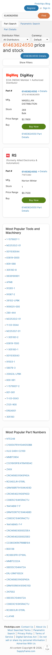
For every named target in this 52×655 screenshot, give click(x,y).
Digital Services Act (26, 636)
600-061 (10, 380)
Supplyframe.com (26, 651)
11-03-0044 (12, 325)
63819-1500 (12, 343)
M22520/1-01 (13, 331)
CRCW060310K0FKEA (17, 475)
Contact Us (27, 626)
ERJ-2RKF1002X (14, 573)
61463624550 (29, 91)
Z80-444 (11, 312)
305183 (10, 416)
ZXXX (9, 469)
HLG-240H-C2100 (15, 451)
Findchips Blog (42, 3)
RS (21, 158)
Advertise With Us (26, 643)
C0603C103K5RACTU (17, 604)
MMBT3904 (12, 457)
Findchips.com (4, 6)
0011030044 (12, 251)
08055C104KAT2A (16, 567)
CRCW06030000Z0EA (18, 530)
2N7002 (10, 591)
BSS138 (10, 548)
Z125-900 (11, 404)
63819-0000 (12, 257)
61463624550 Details (34, 56)
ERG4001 (11, 410)
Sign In (46, 8)
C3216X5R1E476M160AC (19, 463)
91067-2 (10, 294)
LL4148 (10, 616)
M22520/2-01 (13, 245)
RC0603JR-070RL (15, 610)
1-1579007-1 (12, 239)
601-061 (10, 392)
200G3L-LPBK (13, 373)
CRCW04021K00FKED (18, 493)
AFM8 (9, 282)
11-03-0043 (12, 398)
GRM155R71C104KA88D (18, 512)
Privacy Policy (25, 633)
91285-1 (10, 288)
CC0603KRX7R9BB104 (18, 542)
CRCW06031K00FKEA (17, 579)
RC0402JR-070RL (15, 481)
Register (31, 8)
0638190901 (12, 276)
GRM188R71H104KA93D (18, 487)
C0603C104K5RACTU (17, 518)
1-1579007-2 (13, 386)
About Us (41, 626)
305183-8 (11, 269)
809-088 (11, 263)
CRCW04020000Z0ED (18, 536)
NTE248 (10, 438)
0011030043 (12, 355)
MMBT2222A (13, 561)
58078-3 (11, 367)
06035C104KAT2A (16, 597)
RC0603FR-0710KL (16, 555)
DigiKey (24, 78)
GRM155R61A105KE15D (18, 585)
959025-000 (13, 306)
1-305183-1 (12, 349)
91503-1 (10, 361)
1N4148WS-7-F (14, 524)
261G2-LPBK (13, 300)
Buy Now (34, 126)
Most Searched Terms (19, 630)
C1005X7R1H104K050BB (19, 444)
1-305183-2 (12, 337)
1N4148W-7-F (13, 506)
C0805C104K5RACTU (17, 500)
